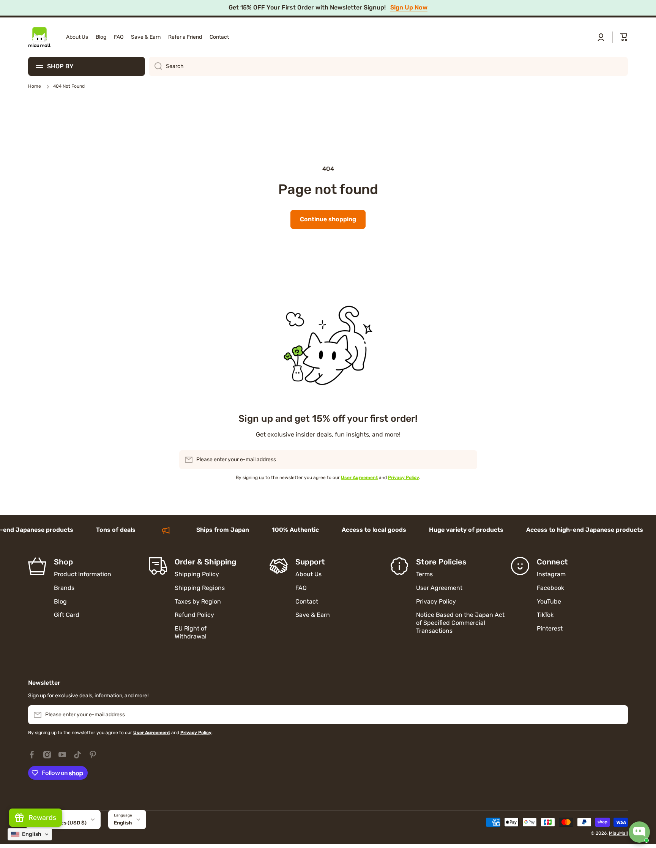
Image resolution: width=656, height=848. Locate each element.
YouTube (549, 601)
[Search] (155, 66)
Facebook (550, 587)
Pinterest (550, 628)
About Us (308, 574)
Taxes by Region (198, 601)
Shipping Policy (197, 574)
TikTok (545, 614)
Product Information (82, 574)
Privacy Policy (436, 601)
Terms (424, 574)
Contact (306, 601)
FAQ (301, 587)
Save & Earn (312, 614)
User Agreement (439, 587)
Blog (60, 601)
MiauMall (618, 833)
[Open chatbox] (639, 832)
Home (34, 86)
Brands (64, 587)
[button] (624, 37)
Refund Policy (194, 614)
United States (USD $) (59, 823)
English (123, 823)
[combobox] (388, 66)
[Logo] (39, 37)
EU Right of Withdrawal (191, 632)
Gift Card (66, 614)
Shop (63, 561)
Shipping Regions (200, 587)
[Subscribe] (467, 459)
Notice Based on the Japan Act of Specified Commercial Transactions (460, 622)
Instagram (551, 574)
